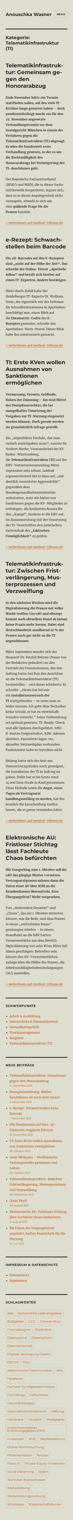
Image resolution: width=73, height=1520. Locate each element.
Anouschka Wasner (29, 14)
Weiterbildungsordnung (26, 1496)
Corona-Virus (50, 1321)
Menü (61, 14)
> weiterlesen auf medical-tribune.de (34, 223)
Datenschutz (19, 1275)
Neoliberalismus (52, 1439)
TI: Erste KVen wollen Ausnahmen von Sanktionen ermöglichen (35, 372)
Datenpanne (17, 1338)
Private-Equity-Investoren (45, 1463)
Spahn (43, 1472)
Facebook (15, 1379)
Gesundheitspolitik (24, 1027)
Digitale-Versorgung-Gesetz (29, 1354)
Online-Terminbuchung (25, 1447)
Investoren (15, 1439)
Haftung (57, 1411)
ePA (59, 1370)
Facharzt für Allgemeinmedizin (31, 1387)
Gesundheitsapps (21, 1403)
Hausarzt (35, 1419)
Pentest (43, 1455)
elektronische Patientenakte (29, 1370)
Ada (10, 1313)
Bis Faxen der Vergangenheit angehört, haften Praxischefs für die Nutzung (37, 1233)
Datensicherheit (20, 1346)
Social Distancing (20, 1472)
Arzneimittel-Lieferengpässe (40, 1313)
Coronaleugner (19, 1329)
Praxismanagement (25, 1032)
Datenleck (43, 1329)
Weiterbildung (18, 1488)
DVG (26, 1362)
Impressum (18, 1280)
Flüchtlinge (16, 1395)
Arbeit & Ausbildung (25, 1016)
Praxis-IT (13, 1463)
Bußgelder (15, 1321)
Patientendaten (19, 1455)
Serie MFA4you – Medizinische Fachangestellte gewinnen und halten (34, 1162)
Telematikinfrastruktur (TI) (31, 1043)
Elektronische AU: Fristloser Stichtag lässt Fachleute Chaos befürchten (32, 847)
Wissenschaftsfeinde (44, 1504)
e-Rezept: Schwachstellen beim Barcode (36, 243)
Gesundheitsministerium (27, 1411)
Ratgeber (17, 1038)
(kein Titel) (18, 1201)
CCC (31, 1321)
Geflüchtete (39, 1395)
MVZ (32, 1439)
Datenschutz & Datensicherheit (34, 1022)
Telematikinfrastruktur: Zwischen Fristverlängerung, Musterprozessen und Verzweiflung (34, 577)
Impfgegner (55, 1419)
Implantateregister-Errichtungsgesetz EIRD (26, 1429)
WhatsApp (15, 1504)
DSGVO (13, 1362)
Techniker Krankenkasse (26, 1480)
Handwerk (15, 1419)
